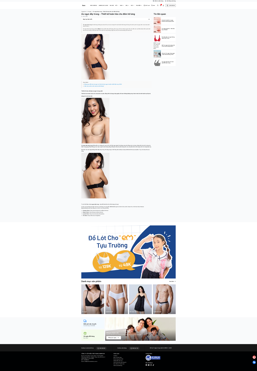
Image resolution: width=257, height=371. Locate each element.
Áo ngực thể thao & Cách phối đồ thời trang (168, 62)
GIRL (126, 5)
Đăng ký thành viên (112, 333)
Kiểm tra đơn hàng (159, 1)
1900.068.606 (172, 5)
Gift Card (147, 5)
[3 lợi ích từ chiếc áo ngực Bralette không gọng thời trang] (157, 20)
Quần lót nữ (109, 312)
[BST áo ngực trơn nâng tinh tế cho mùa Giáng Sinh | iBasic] (157, 45)
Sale (154, 5)
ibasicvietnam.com (85, 208)
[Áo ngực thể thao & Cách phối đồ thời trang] (157, 62)
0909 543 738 (135, 348)
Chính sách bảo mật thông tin (119, 362)
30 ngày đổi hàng (89, 336)
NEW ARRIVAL (93, 5)
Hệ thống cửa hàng (171, 1)
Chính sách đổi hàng (117, 365)
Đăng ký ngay (112, 337)
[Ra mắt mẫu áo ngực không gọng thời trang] (157, 37)
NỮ (116, 5)
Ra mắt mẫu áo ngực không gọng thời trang (168, 37)
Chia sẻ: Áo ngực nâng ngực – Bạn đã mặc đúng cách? (168, 54)
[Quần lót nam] (164, 299)
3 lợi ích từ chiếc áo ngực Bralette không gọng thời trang (168, 21)
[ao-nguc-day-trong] (95, 56)
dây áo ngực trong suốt (96, 91)
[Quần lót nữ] (116, 299)
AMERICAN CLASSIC (103, 5)
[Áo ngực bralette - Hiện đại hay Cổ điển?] (157, 29)
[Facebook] (146, 365)
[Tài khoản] (163, 5)
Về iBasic (115, 355)
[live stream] (254, 358)
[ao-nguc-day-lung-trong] (95, 120)
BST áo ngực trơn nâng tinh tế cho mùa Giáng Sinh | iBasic (168, 46)
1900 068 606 (102, 348)
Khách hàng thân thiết (118, 359)
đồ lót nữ (112, 206)
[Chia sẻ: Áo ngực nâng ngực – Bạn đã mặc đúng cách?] (157, 53)
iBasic (99, 28)
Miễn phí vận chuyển (89, 324)
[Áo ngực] (92, 299)
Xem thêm (171, 281)
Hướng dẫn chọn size (118, 360)
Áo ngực (84, 312)
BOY (132, 5)
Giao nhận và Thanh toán (118, 363)
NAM (121, 5)
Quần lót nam (157, 312)
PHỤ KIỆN (138, 5)
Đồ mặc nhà (133, 312)
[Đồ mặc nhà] (140, 299)
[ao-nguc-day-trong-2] (95, 175)
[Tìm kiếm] (158, 5)
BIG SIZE (112, 5)
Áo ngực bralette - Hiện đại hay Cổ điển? (168, 29)
